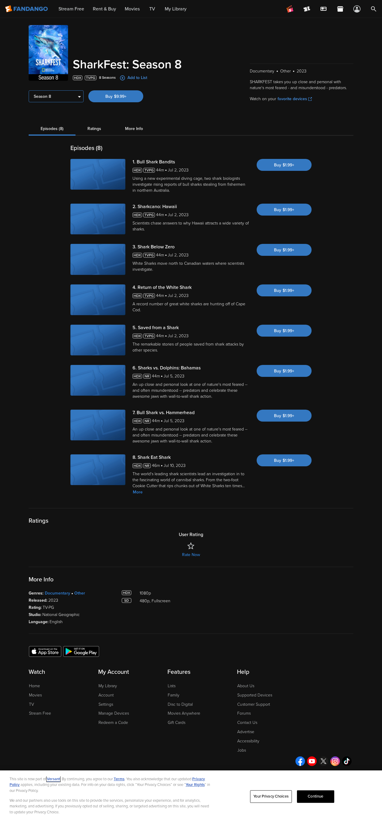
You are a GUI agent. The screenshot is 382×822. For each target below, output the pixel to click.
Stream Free (40, 713)
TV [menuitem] (152, 9)
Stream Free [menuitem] (71, 9)
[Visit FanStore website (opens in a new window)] (340, 9)
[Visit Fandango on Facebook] (300, 761)
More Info (134, 128)
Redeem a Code (113, 722)
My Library (107, 685)
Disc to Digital (180, 704)
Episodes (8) (52, 128)
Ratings (94, 128)
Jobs (241, 750)
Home (34, 685)
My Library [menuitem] (176, 9)
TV (31, 704)
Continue (315, 796)
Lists (171, 685)
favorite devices (292, 98)
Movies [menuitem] (132, 9)
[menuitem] (323, 9)
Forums (244, 713)
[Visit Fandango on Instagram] (335, 761)
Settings (105, 704)
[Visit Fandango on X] (323, 761)
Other (79, 593)
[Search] (374, 9)
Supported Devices (254, 695)
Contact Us (247, 722)
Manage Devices (113, 713)
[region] (191, 796)
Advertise (245, 731)
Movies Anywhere (184, 713)
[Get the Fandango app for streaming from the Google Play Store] (81, 651)
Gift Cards (176, 722)
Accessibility (248, 741)
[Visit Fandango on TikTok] (347, 761)
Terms (119, 779)
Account (106, 695)
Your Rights (195, 784)
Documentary (57, 593)
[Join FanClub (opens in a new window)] (290, 9)
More (138, 492)
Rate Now (191, 554)
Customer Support (253, 704)
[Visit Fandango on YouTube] (312, 761)
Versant (53, 779)
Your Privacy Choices (271, 796)
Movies (35, 695)
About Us (245, 685)
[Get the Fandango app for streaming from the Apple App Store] (45, 651)
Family (173, 695)
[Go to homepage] (27, 9)
